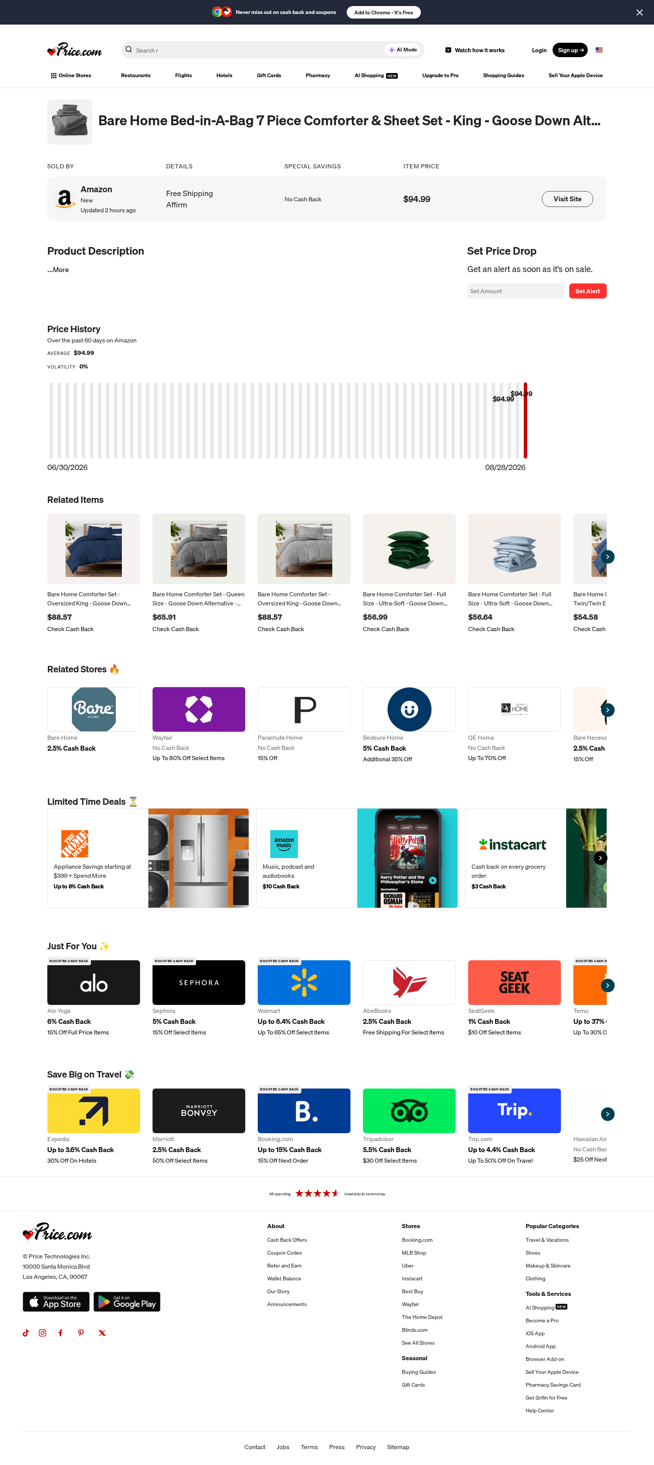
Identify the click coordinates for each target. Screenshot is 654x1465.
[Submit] (128, 51)
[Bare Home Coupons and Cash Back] (93, 725)
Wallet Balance (284, 1278)
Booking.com (417, 1240)
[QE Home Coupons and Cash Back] (514, 725)
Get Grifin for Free (546, 1397)
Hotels (224, 75)
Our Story (278, 1291)
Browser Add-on (545, 1359)
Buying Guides (419, 1372)
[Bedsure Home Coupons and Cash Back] (409, 725)
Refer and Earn (284, 1265)
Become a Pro (542, 1320)
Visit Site (568, 198)
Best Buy (412, 1291)
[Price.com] (57, 1248)
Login (539, 49)
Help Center (540, 1410)
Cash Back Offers (287, 1240)
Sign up (568, 49)
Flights (183, 75)
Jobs (283, 1446)
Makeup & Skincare (548, 1265)
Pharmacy (318, 75)
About (276, 1225)
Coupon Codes (284, 1253)
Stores (411, 1225)
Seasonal (414, 1358)
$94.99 (416, 198)
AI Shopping (370, 75)
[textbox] (599, 50)
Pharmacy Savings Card (553, 1385)
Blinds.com (415, 1330)
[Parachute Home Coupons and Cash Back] (304, 725)
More (61, 269)
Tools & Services (548, 1293)
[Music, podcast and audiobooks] (357, 858)
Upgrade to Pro (440, 75)
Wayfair (410, 1304)
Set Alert (588, 291)
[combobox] (273, 50)
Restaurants (136, 75)
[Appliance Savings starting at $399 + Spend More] (148, 858)
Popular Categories (552, 1225)
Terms (309, 1446)
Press (337, 1446)
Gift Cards (269, 75)
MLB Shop (414, 1253)
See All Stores (418, 1343)
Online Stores (75, 75)
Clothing (535, 1278)
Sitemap (398, 1446)
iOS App (535, 1333)
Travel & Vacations (547, 1240)
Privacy (366, 1446)
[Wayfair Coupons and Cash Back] (199, 725)
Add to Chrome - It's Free (383, 12)
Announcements (287, 1304)
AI (407, 49)
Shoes (533, 1253)
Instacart (412, 1278)
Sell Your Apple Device (576, 75)
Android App (541, 1346)
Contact (254, 1446)
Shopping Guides (503, 75)
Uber (408, 1265)
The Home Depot (422, 1317)
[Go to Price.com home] (74, 49)
